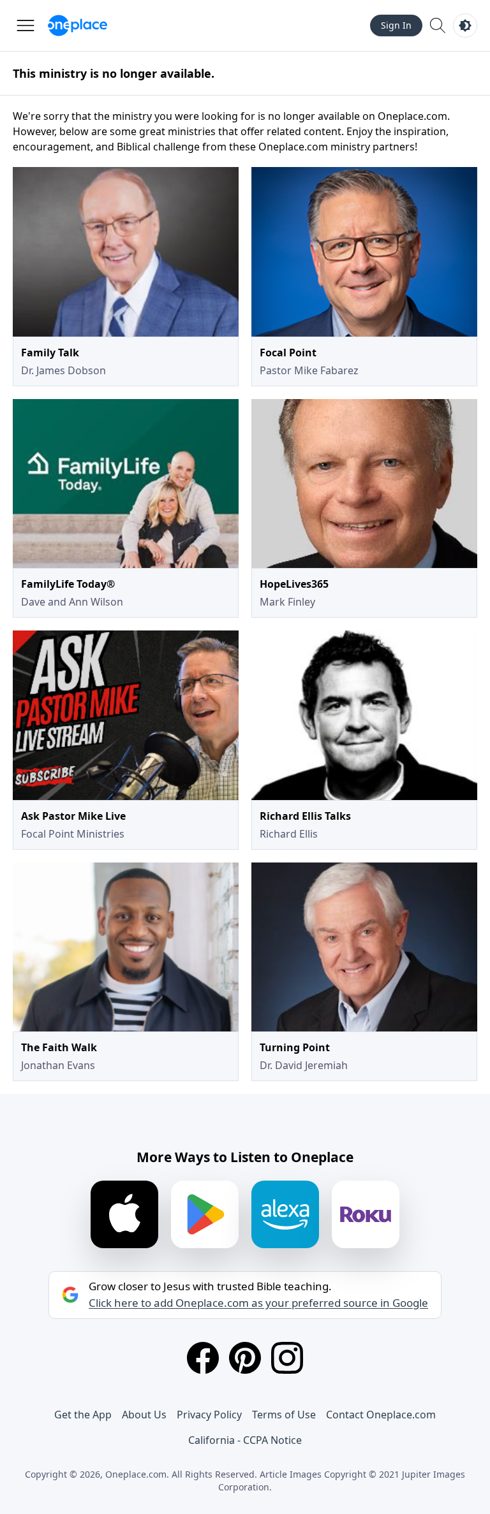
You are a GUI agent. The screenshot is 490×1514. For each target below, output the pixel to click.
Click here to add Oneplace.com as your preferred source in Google (258, 1303)
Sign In (396, 25)
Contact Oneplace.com (381, 1415)
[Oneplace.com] (77, 25)
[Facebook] (203, 1358)
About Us (144, 1415)
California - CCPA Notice (245, 1440)
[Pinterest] (245, 1358)
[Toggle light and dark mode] (465, 25)
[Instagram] (287, 1358)
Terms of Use (284, 1415)
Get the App (83, 1415)
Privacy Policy (209, 1415)
